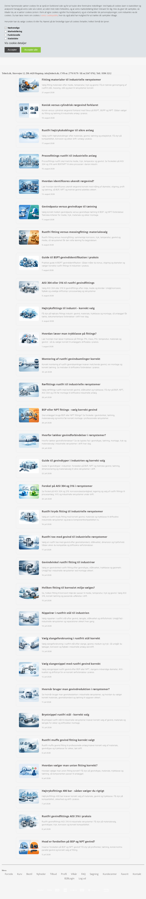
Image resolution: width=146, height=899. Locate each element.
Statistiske (13, 38)
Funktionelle (14, 35)
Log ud (82, 878)
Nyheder (41, 874)
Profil (64, 874)
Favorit (124, 874)
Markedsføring (15, 31)
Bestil (29, 874)
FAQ (83, 874)
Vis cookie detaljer (16, 43)
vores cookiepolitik (49, 15)
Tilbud (53, 874)
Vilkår (74, 874)
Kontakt (137, 874)
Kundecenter (110, 874)
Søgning (94, 874)
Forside (9, 874)
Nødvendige (14, 27)
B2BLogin (69, 878)
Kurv (19, 874)
